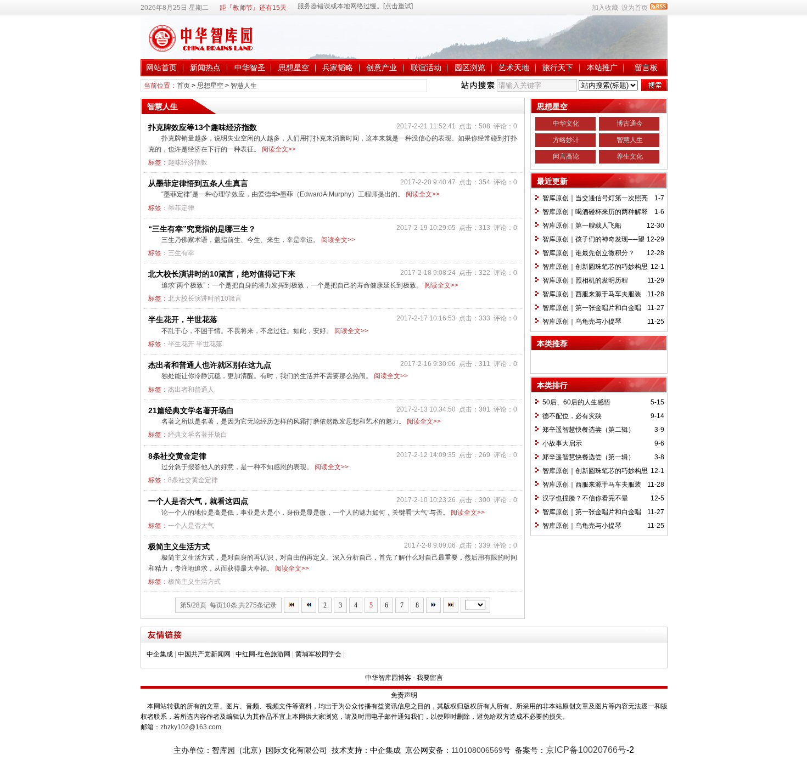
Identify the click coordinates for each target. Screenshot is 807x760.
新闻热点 (205, 67)
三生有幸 (181, 253)
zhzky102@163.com (190, 727)
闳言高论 (566, 156)
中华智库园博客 (388, 678)
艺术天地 (513, 67)
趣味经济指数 (188, 162)
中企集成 (160, 654)
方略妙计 (566, 140)
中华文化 (566, 123)
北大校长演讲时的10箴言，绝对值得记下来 (221, 273)
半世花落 (209, 344)
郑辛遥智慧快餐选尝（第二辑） (588, 430)
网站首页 (161, 67)
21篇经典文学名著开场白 (191, 410)
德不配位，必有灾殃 (572, 416)
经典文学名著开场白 (197, 434)
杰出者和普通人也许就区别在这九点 (209, 365)
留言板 (646, 67)
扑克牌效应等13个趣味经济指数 (202, 127)
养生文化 (630, 156)
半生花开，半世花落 (182, 319)
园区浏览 (470, 67)
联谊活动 (426, 67)
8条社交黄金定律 (177, 456)
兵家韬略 (337, 67)
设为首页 (634, 8)
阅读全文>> (279, 149)
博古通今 (630, 123)
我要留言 (430, 678)
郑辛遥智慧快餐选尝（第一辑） (588, 457)
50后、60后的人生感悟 (576, 402)
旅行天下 (557, 67)
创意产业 (381, 67)
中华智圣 (249, 67)
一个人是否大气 (191, 526)
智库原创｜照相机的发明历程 (585, 280)
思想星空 (293, 67)
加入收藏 (605, 8)
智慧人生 (244, 85)
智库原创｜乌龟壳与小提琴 (581, 321)
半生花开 (181, 344)
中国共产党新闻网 (204, 654)
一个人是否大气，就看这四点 (198, 501)
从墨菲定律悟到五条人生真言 (198, 183)
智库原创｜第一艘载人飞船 (581, 225)
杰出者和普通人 (191, 389)
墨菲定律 (181, 208)
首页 (183, 85)
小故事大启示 (562, 443)
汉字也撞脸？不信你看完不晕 (585, 498)
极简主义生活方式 (179, 546)
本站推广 (602, 67)
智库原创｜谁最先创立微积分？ (588, 253)
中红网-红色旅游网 (263, 654)
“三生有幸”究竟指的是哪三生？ (202, 228)
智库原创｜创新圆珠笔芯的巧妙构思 (595, 267)
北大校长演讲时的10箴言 (205, 298)
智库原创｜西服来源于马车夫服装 (591, 294)
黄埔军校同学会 (318, 654)
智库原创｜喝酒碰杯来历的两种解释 (595, 212)
